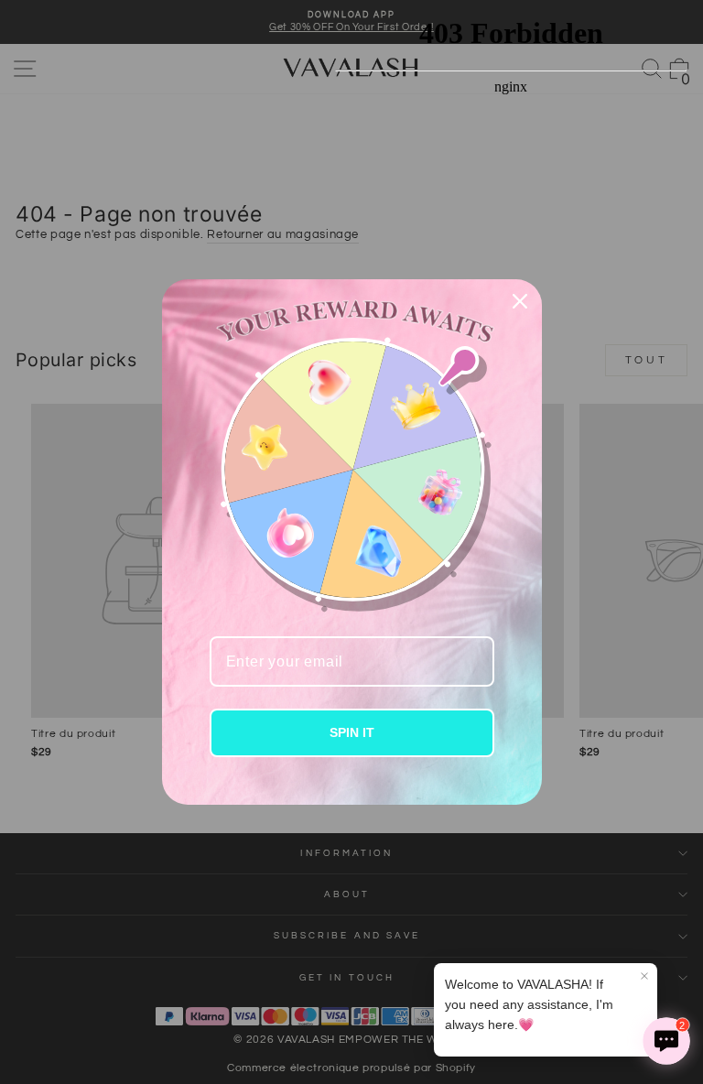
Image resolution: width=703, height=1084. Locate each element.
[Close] (520, 301)
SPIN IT (352, 732)
